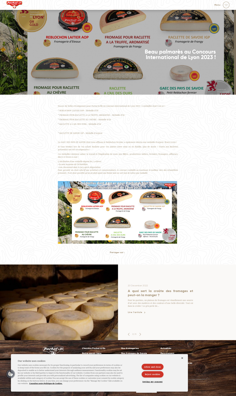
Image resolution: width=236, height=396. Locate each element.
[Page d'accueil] (14, 6)
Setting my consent (152, 381)
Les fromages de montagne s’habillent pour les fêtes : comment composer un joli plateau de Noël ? (160, 293)
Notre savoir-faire (91, 353)
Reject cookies (152, 374)
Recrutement (167, 353)
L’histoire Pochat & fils (93, 348)
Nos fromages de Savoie (134, 353)
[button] (129, 334)
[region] (99, 373)
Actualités (165, 348)
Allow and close (152, 367)
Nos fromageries (130, 348)
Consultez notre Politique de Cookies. (45, 383)
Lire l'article (135, 314)
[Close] (182, 358)
